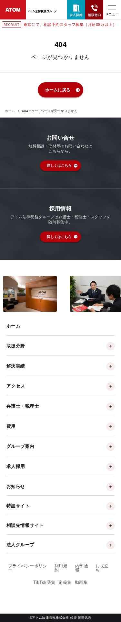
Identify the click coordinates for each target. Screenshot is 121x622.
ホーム (10, 111)
